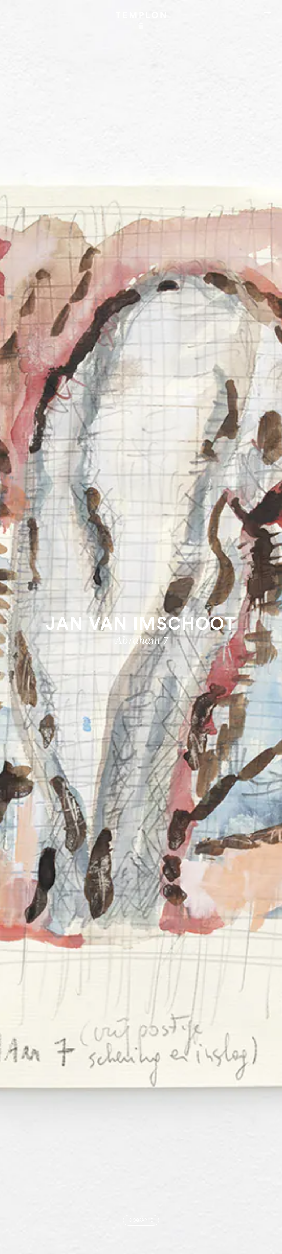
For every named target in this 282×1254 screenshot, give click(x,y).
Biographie (141, 1220)
